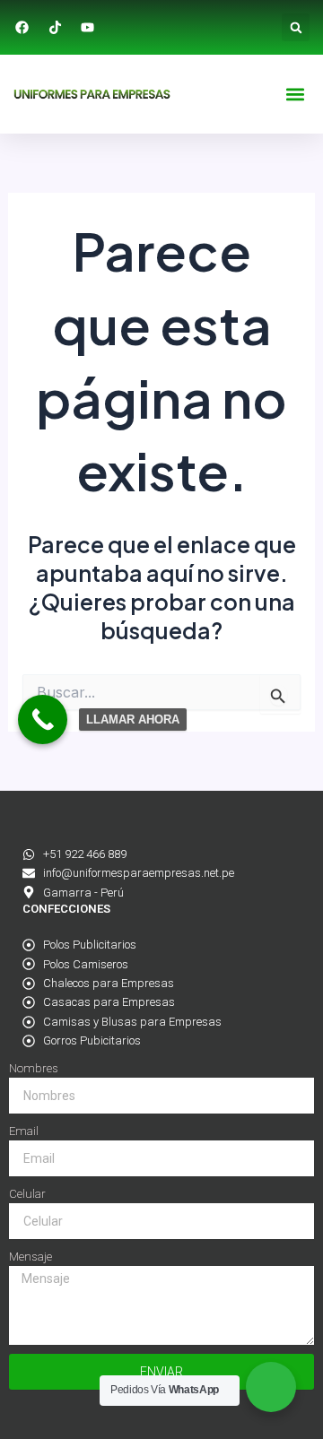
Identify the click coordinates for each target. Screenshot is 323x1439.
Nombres (33, 1068)
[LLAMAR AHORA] (42, 719)
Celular (27, 1194)
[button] (296, 27)
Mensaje (30, 1256)
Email (24, 1131)
